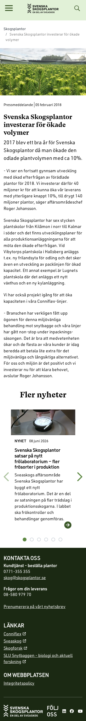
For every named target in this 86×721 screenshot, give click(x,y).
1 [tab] (25, 539)
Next (79, 477)
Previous (6, 477)
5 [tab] (53, 539)
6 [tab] (60, 539)
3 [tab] (39, 539)
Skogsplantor (15, 28)
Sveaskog (13, 640)
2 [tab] (32, 539)
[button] (9, 8)
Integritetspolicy (19, 683)
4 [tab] (46, 539)
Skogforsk (13, 648)
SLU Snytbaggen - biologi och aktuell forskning (38, 658)
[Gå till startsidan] (23, 711)
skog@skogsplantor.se (25, 577)
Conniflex (12, 633)
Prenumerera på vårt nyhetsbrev (34, 606)
